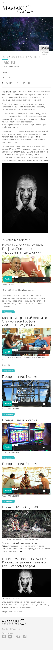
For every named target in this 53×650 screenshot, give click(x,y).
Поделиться (8, 312)
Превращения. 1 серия (19, 376)
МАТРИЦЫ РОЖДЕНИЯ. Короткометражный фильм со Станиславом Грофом (25, 562)
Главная (5, 57)
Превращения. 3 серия (19, 463)
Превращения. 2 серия (19, 420)
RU (3, 2)
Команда (21, 57)
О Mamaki (13, 57)
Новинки (36, 57)
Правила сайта (7, 633)
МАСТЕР (10, 285)
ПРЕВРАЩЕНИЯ (13, 409)
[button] (5, 72)
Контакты (28, 57)
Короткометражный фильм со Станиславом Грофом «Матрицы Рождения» (24, 321)
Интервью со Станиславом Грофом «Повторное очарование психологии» (22, 248)
